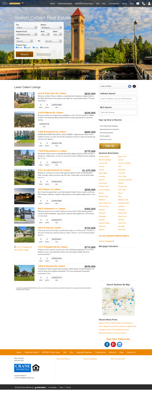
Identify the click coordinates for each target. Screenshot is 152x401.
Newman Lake (123, 200)
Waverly (101, 229)
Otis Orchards (104, 206)
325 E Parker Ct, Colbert (49, 189)
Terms (61, 387)
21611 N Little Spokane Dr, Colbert (54, 170)
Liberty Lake (122, 186)
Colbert (101, 170)
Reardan (102, 209)
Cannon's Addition (124, 163)
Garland (101, 180)
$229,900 (90, 112)
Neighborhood (21, 31)
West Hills (121, 229)
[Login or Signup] (149, 3)
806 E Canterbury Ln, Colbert (51, 208)
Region (43, 25)
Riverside (121, 209)
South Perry (122, 216)
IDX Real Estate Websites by (24, 387)
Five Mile (102, 176)
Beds (43, 31)
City (17, 25)
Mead (120, 193)
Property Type (21, 45)
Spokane (121, 219)
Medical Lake (103, 196)
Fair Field (121, 173)
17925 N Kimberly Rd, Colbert (52, 132)
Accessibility (52, 387)
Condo (28, 47)
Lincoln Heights (104, 190)
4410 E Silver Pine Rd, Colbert (52, 93)
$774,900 (90, 247)
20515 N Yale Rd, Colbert (49, 228)
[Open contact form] (137, 3)
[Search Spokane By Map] (118, 301)
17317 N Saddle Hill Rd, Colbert (53, 247)
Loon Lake (122, 190)
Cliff (119, 166)
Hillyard (121, 183)
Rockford (102, 213)
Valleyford (102, 226)
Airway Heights (104, 156)
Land (36, 47)
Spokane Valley (104, 223)
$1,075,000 (88, 170)
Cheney (101, 166)
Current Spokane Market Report (114, 235)
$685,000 (90, 132)
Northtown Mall (123, 203)
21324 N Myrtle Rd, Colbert (50, 112)
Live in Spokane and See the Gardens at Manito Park (117, 326)
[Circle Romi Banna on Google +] (113, 344)
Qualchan (121, 206)
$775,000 (90, 151)
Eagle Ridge (103, 173)
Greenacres (103, 183)
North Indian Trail (105, 203)
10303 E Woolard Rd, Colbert (51, 266)
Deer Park (121, 170)
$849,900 (90, 266)
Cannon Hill (103, 163)
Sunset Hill (122, 223)
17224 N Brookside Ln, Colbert (52, 151)
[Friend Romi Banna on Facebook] (104, 344)
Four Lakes (122, 176)
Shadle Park (122, 213)
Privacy (68, 387)
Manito (101, 193)
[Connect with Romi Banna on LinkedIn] (119, 344)
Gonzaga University (125, 180)
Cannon (121, 160)
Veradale (121, 226)
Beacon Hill (122, 156)
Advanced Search (43, 54)
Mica (120, 196)
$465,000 (90, 208)
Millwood (102, 200)
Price (18, 38)
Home (19, 47)
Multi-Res (45, 47)
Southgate (102, 216)
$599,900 (90, 189)
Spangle (102, 219)
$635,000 (90, 93)
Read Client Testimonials (118, 339)
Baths (55, 31)
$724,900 (90, 228)
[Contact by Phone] (143, 3)
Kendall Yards (103, 186)
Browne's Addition (105, 160)
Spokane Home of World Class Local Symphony (116, 323)
